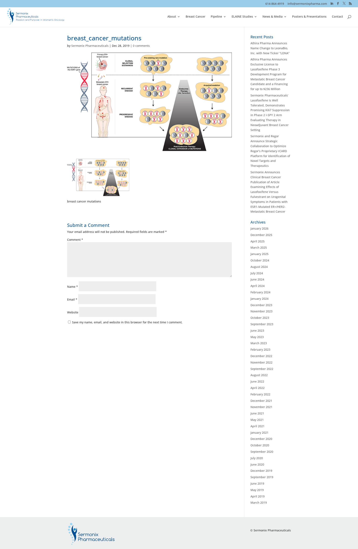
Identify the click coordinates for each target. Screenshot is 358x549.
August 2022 (259, 375)
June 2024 (257, 279)
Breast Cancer (195, 16)
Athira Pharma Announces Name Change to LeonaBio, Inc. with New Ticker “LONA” (269, 48)
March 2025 (258, 247)
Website (72, 312)
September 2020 (261, 452)
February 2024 (260, 292)
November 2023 (261, 311)
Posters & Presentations (309, 16)
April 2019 (257, 496)
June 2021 (257, 413)
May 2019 (257, 490)
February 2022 (260, 394)
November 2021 (261, 407)
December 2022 (261, 356)
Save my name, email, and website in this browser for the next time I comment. (127, 322)
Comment (75, 240)
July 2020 (256, 458)
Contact (337, 16)
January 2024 (259, 299)
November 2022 (261, 362)
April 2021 (257, 426)
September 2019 (261, 477)
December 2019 (261, 471)
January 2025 (259, 254)
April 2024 (257, 286)
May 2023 (257, 337)
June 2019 (257, 483)
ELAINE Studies (242, 16)
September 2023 (261, 324)
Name (72, 287)
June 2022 (257, 381)
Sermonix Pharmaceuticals (90, 46)
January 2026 (259, 228)
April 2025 (257, 241)
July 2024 (256, 273)
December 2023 (261, 305)
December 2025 (261, 235)
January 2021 (259, 433)
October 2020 (259, 445)
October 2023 (259, 318)
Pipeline (216, 16)
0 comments (141, 46)
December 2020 (261, 439)
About (171, 16)
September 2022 (261, 369)
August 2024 (259, 267)
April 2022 (257, 388)
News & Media (272, 16)
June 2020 (257, 464)
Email (72, 299)
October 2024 (259, 260)
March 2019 (258, 502)
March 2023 (258, 343)
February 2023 (260, 350)
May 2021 (257, 420)
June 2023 (257, 330)
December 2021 (261, 401)
